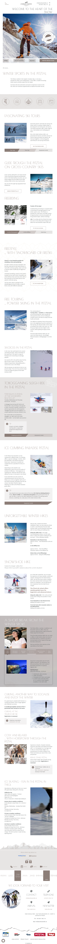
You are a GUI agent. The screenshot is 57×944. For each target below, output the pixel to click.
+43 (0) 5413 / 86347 (42, 770)
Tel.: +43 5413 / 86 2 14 (40, 918)
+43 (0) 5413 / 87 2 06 (14, 722)
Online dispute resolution (37, 939)
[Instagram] (30, 862)
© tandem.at (28, 943)
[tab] (7, 651)
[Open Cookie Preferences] (3, 942)
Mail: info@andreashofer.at (40, 921)
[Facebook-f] (26, 862)
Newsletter (48, 906)
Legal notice (15, 939)
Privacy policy (24, 939)
